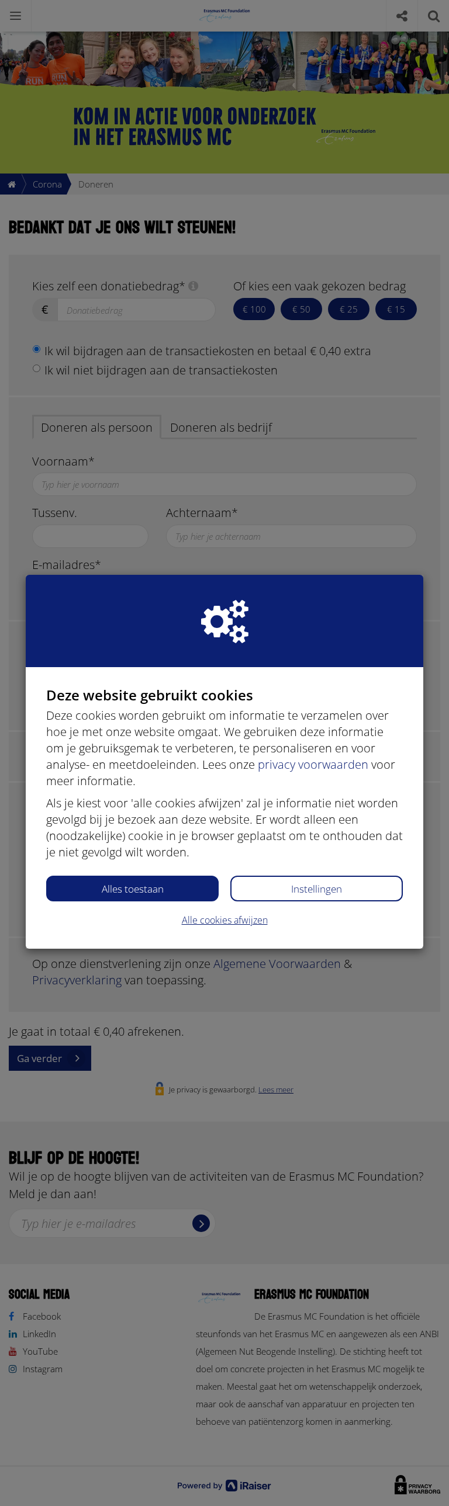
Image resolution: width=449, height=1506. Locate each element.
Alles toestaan (133, 889)
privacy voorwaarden (313, 764)
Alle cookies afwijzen (225, 920)
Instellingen (316, 889)
